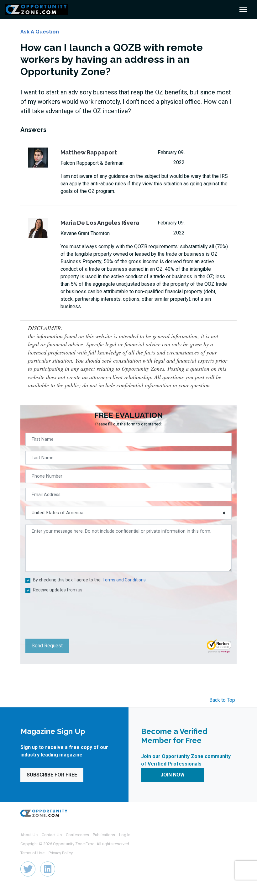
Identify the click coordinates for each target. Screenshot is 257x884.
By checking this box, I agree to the (90, 579)
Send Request (47, 646)
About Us (29, 834)
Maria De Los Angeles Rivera (99, 222)
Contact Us (52, 834)
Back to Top (222, 700)
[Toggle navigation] (243, 9)
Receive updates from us (57, 589)
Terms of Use (32, 853)
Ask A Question (39, 32)
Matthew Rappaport (88, 152)
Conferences (77, 834)
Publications (104, 834)
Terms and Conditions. (124, 579)
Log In (124, 834)
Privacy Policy (61, 853)
